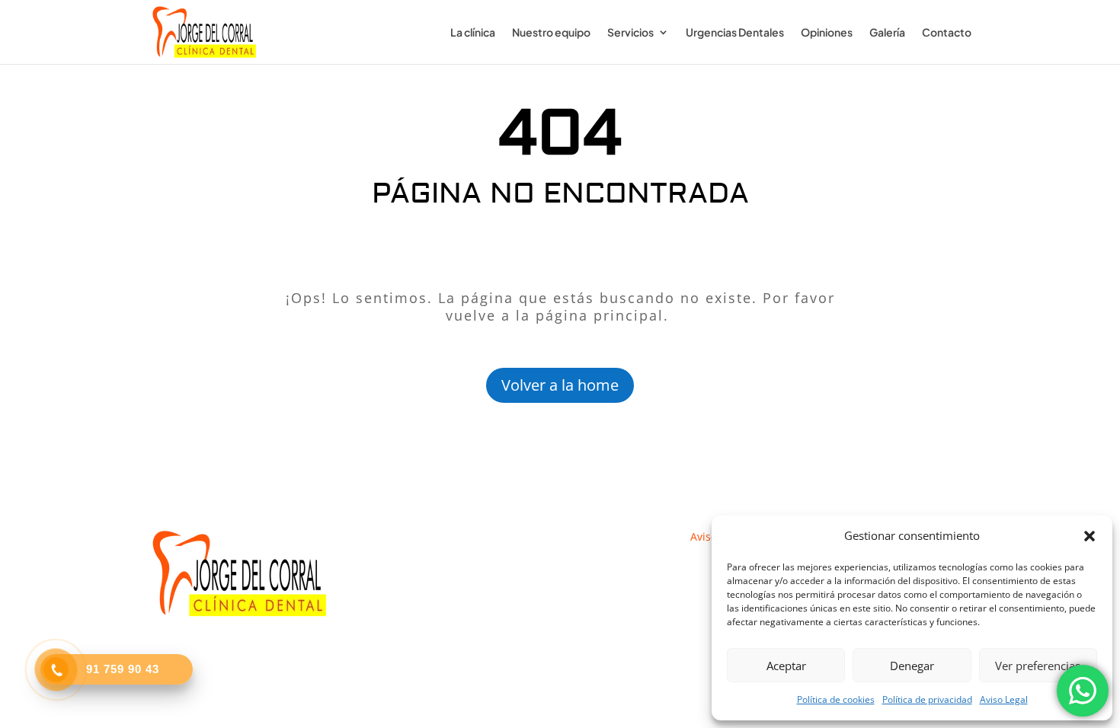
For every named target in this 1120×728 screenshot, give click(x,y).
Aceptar (786, 665)
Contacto (946, 33)
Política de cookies (836, 699)
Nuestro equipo (551, 33)
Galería (887, 33)
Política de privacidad (927, 699)
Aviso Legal (1004, 699)
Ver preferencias (1037, 665)
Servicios (630, 33)
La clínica (472, 33)
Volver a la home (560, 385)
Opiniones (827, 33)
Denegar (912, 665)
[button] (1089, 536)
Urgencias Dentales (735, 33)
